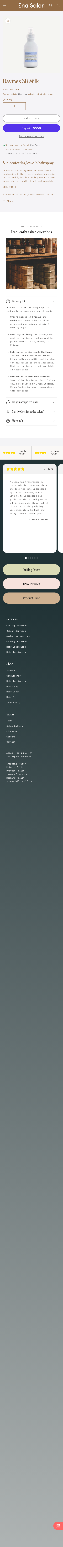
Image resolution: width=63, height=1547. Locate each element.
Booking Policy (15, 777)
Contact (11, 742)
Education (12, 731)
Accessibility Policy (19, 781)
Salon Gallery (14, 726)
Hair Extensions (16, 646)
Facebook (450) (54, 452)
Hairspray (12, 686)
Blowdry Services (16, 641)
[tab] (26, 558)
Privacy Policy (15, 770)
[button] (4, 5)
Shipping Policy (16, 763)
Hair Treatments (16, 652)
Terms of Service (16, 774)
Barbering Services (18, 636)
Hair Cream (12, 691)
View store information (21, 153)
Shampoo (11, 670)
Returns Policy (15, 767)
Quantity (7, 99)
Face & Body (13, 702)
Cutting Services (16, 625)
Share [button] (10, 201)
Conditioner (13, 675)
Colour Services (16, 631)
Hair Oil (11, 697)
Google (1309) (22, 452)
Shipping (22, 94)
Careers (11, 736)
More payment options (31, 136)
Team (9, 720)
